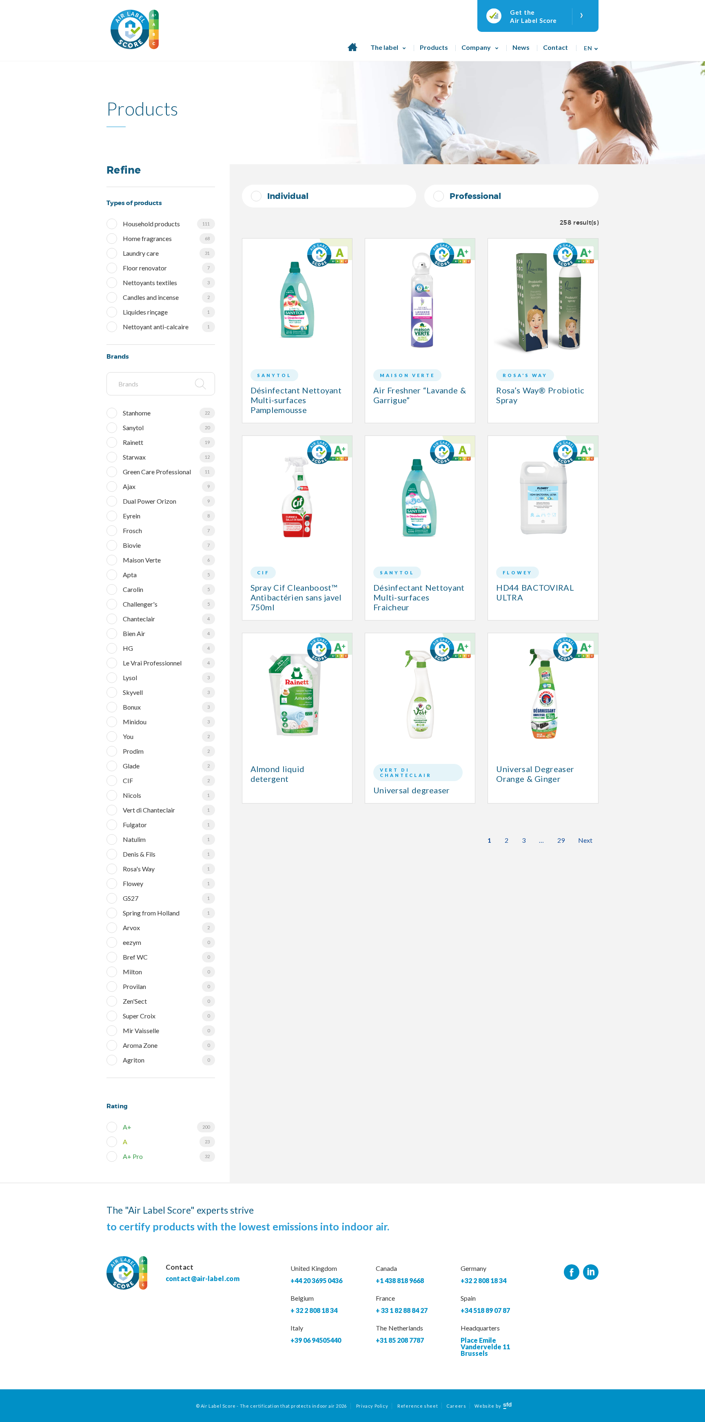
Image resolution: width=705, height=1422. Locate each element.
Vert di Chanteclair (166, 810)
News (521, 47)
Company (476, 47)
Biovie (166, 545)
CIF (166, 780)
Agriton (166, 1060)
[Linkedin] (591, 1272)
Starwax (166, 457)
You (166, 736)
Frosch (166, 530)
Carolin (166, 589)
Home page (352, 51)
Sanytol (166, 427)
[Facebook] (571, 1272)
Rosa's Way (166, 869)
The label (384, 47)
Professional (475, 196)
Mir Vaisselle (166, 1030)
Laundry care (166, 253)
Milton (166, 972)
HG (166, 648)
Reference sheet (417, 1406)
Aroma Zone (166, 1045)
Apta (166, 574)
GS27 (166, 898)
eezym (166, 942)
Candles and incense (166, 297)
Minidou (166, 722)
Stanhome (166, 413)
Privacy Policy (372, 1406)
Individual (287, 196)
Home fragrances (166, 238)
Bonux (166, 707)
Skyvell (166, 692)
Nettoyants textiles (166, 282)
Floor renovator (166, 268)
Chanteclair (166, 619)
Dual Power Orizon (166, 501)
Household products (166, 224)
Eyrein (166, 516)
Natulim (166, 839)
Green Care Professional (166, 471)
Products (434, 47)
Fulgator (166, 824)
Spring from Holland (166, 913)
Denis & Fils (166, 854)
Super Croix (166, 1016)
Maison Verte (166, 560)
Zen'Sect (166, 1001)
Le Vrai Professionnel (166, 663)
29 (561, 840)
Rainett (166, 442)
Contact (555, 47)
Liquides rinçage (166, 312)
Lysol (166, 677)
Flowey (166, 883)
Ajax (166, 486)
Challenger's (166, 604)
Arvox (166, 927)
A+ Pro (166, 1156)
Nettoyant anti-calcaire (166, 326)
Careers (456, 1406)
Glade (166, 766)
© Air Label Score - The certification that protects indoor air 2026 (271, 1406)
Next (585, 840)
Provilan (166, 986)
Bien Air (166, 633)
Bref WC (166, 957)
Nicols (166, 795)
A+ (166, 1127)
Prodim (166, 751)
